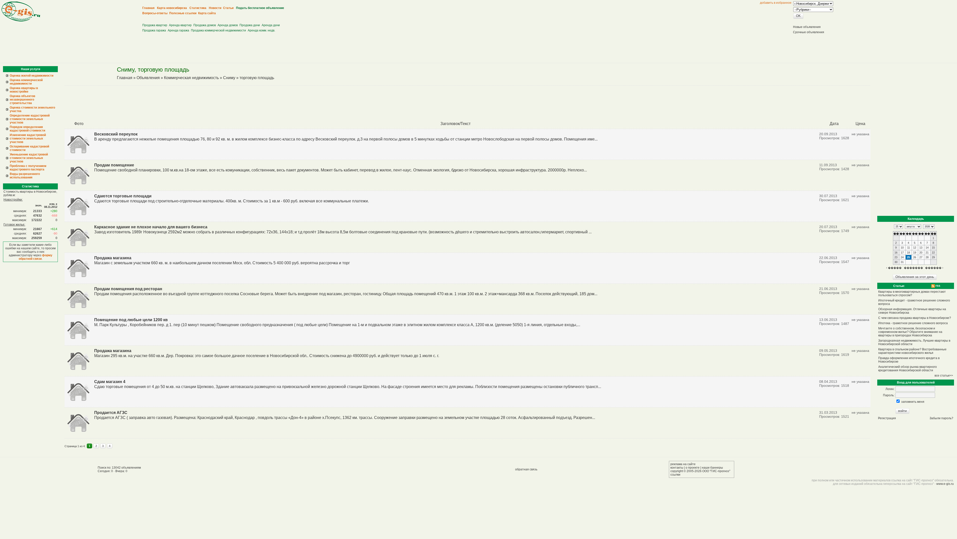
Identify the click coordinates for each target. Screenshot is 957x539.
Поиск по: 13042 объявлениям (119, 467)
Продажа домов (204, 25)
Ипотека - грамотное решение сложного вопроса (913, 323)
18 (908, 252)
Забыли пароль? (941, 418)
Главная (124, 78)
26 (914, 257)
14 (927, 247)
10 (902, 247)
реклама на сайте (683, 464)
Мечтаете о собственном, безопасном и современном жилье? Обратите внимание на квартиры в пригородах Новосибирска (910, 332)
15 (933, 247)
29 (933, 257)
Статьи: (899, 286)
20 (920, 252)
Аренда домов (228, 25)
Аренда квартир (180, 25)
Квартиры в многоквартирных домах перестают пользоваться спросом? (912, 293)
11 (908, 247)
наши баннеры (712, 467)
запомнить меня (912, 402)
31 (902, 262)
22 (933, 252)
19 (914, 252)
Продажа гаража (154, 30)
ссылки (675, 474)
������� (913, 267)
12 (914, 247)
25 (908, 257)
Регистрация (887, 418)
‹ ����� (894, 267)
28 (927, 257)
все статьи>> (944, 375)
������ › (934, 267)
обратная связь (526, 469)
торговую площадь (256, 78)
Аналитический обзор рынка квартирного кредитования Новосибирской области (907, 368)
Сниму (229, 78)
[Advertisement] (233, 17)
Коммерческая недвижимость (191, 78)
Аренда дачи (271, 25)
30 (895, 262)
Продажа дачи (249, 25)
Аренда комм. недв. (261, 30)
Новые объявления (807, 27)
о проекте (693, 467)
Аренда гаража (178, 30)
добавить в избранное (776, 2)
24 (902, 257)
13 (920, 247)
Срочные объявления (808, 32)
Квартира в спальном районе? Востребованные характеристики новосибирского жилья (912, 351)
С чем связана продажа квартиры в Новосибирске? (914, 318)
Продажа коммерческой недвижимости (218, 30)
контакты (676, 467)
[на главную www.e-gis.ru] (20, 20)
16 (895, 252)
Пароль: (888, 395)
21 (927, 252)
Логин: (889, 389)
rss (937, 285)
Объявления (148, 78)
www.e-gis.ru (945, 484)
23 (895, 257)
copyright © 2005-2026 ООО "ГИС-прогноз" (700, 471)
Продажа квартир (154, 25)
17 (902, 252)
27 (920, 257)
